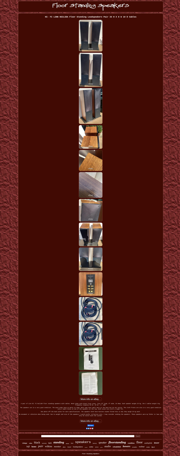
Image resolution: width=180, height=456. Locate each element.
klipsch (153, 447)
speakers (83, 442)
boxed (69, 447)
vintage (24, 443)
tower (156, 443)
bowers (126, 446)
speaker (103, 442)
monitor (57, 446)
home (34, 446)
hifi (28, 446)
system (148, 447)
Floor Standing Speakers (90, 453)
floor (139, 442)
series (91, 447)
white (30, 443)
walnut (141, 446)
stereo (97, 447)
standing (58, 442)
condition (131, 443)
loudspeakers (78, 447)
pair (40, 446)
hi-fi (49, 443)
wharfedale (117, 447)
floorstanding (117, 442)
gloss (101, 447)
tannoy (95, 443)
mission (67, 443)
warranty (44, 443)
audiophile (148, 443)
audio (107, 446)
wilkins (48, 446)
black (37, 442)
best (72, 443)
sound (86, 447)
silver (64, 447)
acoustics (134, 447)
